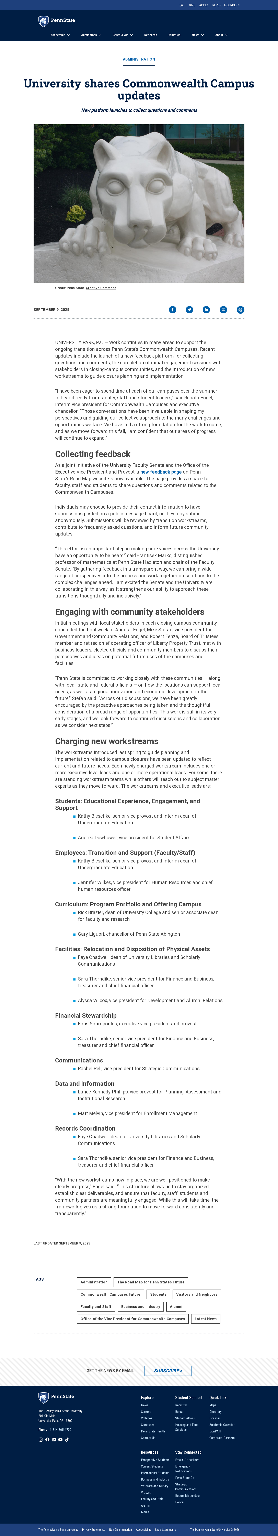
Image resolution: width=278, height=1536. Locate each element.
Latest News (206, 1319)
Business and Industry (140, 1306)
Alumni (176, 1306)
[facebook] (172, 310)
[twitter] (189, 310)
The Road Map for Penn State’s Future (150, 1282)
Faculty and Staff (96, 1306)
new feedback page (161, 472)
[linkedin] (206, 310)
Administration (139, 59)
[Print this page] (240, 310)
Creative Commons (101, 288)
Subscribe (166, 1370)
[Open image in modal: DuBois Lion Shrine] (139, 203)
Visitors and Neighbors (196, 1294)
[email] (223, 310)
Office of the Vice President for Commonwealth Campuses (133, 1319)
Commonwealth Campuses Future (110, 1294)
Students (158, 1294)
